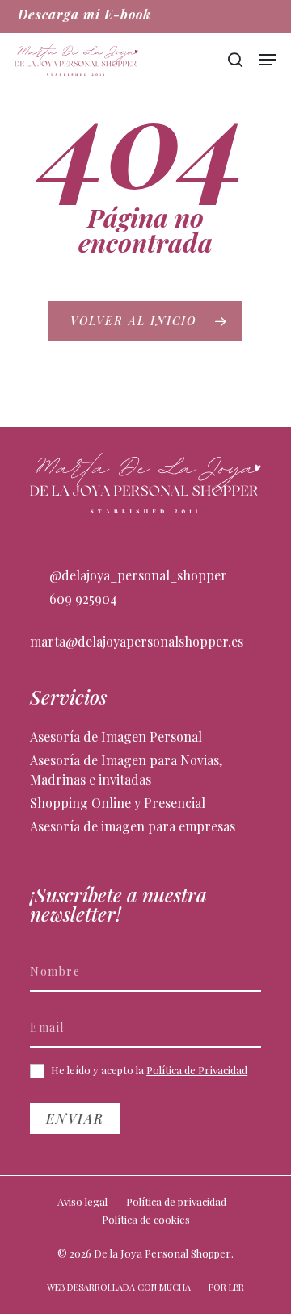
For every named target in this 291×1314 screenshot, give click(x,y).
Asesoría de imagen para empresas (132, 826)
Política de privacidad (176, 1201)
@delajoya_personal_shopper (136, 575)
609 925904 (81, 598)
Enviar (75, 1118)
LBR (236, 1287)
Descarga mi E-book (84, 14)
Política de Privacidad (196, 1070)
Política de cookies (146, 1219)
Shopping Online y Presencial (117, 802)
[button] (267, 60)
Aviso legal (82, 1201)
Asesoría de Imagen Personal (116, 736)
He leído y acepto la (147, 1070)
